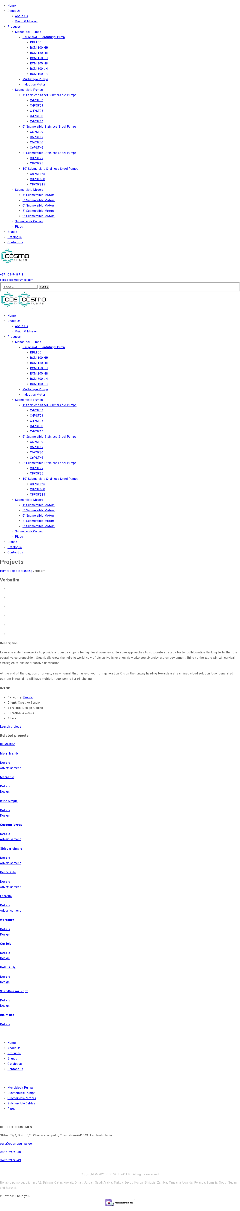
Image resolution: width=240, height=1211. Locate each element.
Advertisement (10, 768)
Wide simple (9, 801)
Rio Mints (7, 1015)
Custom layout (11, 825)
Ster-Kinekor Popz (14, 991)
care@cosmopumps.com (16, 280)
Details (5, 762)
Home (4, 571)
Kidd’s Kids (8, 872)
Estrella (6, 896)
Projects (14, 571)
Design (5, 791)
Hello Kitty (8, 967)
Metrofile (7, 777)
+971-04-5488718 (11, 274)
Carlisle (5, 943)
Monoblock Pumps (21, 1087)
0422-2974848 (10, 1152)
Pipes (12, 1108)
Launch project (10, 726)
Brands (12, 1058)
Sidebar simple (11, 848)
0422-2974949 (10, 1160)
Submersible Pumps (21, 1093)
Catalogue (15, 1064)
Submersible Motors (22, 1098)
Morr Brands (9, 753)
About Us (14, 1048)
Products (14, 1053)
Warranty (7, 920)
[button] (15, 1196)
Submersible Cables (21, 1103)
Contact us (15, 1069)
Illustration (7, 744)
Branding (26, 571)
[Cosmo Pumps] (16, 264)
